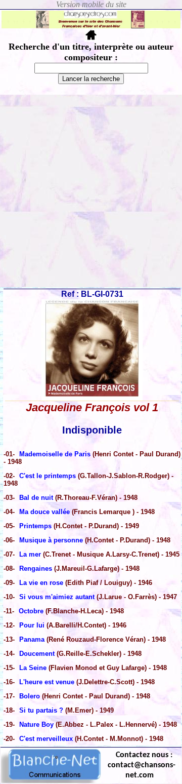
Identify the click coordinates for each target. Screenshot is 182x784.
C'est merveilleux (46, 738)
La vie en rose (42, 582)
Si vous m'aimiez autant (58, 597)
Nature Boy (36, 724)
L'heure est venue (46, 682)
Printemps (36, 526)
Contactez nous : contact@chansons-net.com (141, 765)
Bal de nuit (36, 497)
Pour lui (31, 625)
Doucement (37, 653)
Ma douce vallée (45, 512)
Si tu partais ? (41, 710)
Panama (31, 639)
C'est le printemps (47, 476)
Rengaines (35, 568)
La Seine (33, 668)
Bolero (30, 696)
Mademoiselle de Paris (56, 454)
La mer (30, 554)
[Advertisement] (91, 191)
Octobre (31, 611)
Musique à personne (51, 540)
